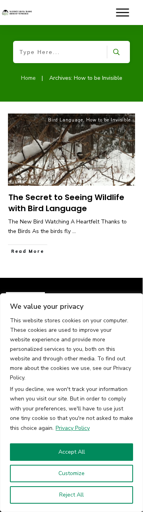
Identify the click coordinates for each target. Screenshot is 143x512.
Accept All (71, 452)
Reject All (71, 495)
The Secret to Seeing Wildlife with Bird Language (66, 203)
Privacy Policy (73, 428)
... (74, 231)
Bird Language (65, 120)
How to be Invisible (108, 120)
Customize (71, 473)
